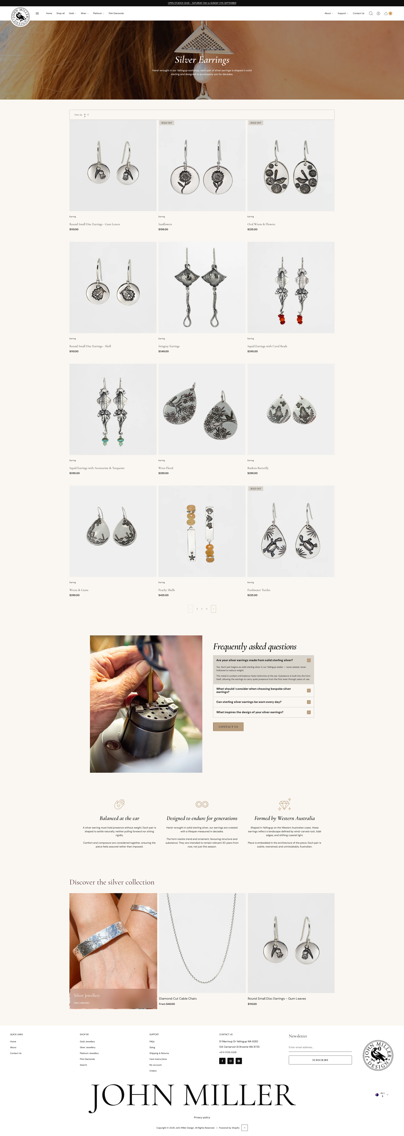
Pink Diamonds (116, 13)
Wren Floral (165, 468)
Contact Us (358, 13)
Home (49, 13)
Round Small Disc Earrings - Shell (90, 346)
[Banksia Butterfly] (291, 409)
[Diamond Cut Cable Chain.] (202, 943)
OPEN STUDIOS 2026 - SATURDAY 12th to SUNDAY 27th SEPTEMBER (202, 3)
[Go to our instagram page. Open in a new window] (230, 1061)
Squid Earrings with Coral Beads (267, 346)
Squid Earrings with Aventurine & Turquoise (97, 468)
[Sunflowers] (202, 165)
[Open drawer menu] (37, 13)
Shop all (60, 13)
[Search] (370, 13)
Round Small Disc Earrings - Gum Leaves (94, 224)
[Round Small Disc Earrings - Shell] (113, 287)
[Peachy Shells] (202, 531)
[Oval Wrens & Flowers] (291, 165)
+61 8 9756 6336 (228, 1052)
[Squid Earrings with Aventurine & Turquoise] (113, 409)
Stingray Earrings (169, 346)
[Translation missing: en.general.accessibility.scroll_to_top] (244, 1128)
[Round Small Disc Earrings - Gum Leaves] (113, 165)
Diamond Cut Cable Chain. (178, 998)
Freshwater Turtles (258, 590)
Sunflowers (165, 224)
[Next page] (213, 609)
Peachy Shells (166, 590)
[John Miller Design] (20, 16)
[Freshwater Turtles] (291, 531)
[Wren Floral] (202, 409)
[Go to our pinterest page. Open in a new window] (239, 1061)
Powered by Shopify (229, 1127)
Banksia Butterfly (258, 468)
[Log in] (378, 13)
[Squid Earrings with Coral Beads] (291, 287)
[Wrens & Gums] (113, 531)
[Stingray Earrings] (202, 287)
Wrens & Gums (78, 590)
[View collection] (113, 951)
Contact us (228, 726)
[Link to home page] (378, 1055)
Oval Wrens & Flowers (261, 224)
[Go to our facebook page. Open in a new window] (222, 1061)
